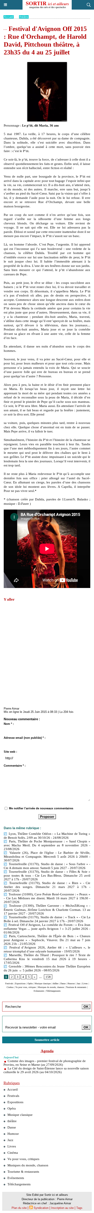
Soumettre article (47, 1040)
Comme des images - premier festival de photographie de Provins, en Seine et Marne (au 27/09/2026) (44, 1062)
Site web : (10, 751)
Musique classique (43, 983)
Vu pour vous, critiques (25, 987)
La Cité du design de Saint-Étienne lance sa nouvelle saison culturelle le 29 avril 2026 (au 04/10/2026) (46, 1070)
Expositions (20, 983)
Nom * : (9, 723)
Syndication (41, 1208)
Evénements (39, 991)
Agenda (47, 1051)
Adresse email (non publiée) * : (24, 737)
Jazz (78, 983)
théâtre (23, 17)
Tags (79, 1208)
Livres (85, 983)
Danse (63, 983)
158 (48, 977)
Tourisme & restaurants (76, 987)
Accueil (8, 17)
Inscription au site (62, 1208)
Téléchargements (53, 991)
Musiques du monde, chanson (51, 987)
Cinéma (10, 987)
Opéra (30, 983)
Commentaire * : (15, 765)
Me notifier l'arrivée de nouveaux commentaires (41, 808)
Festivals (9, 983)
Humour (71, 983)
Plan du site (19, 1208)
